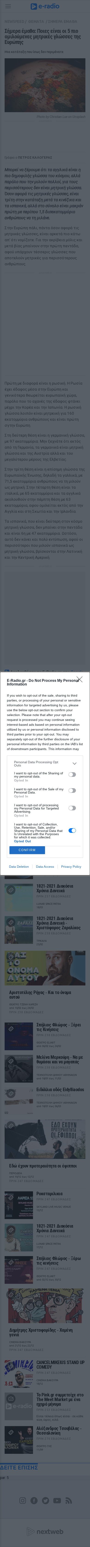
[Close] (81, 680)
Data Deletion (19, 866)
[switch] (72, 774)
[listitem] (45, 763)
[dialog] (45, 773)
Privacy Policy (71, 866)
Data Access (45, 866)
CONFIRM (27, 850)
